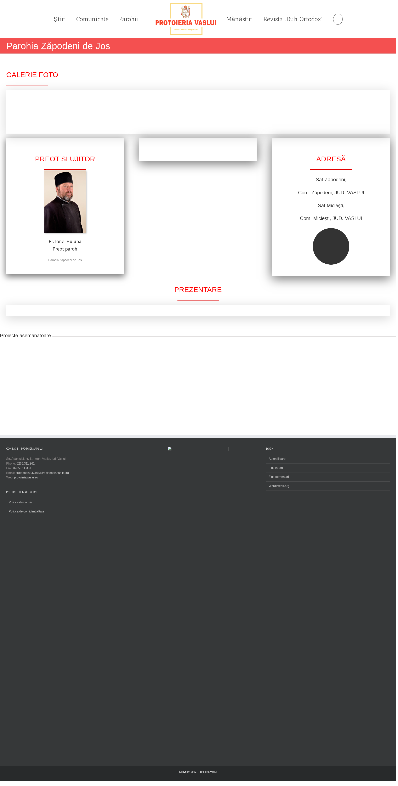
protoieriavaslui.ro (26, 477)
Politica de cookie (20, 502)
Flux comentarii (279, 476)
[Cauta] (337, 19)
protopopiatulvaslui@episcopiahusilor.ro (42, 473)
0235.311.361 (26, 463)
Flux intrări (276, 468)
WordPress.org (279, 486)
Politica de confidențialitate (26, 511)
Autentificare (277, 458)
